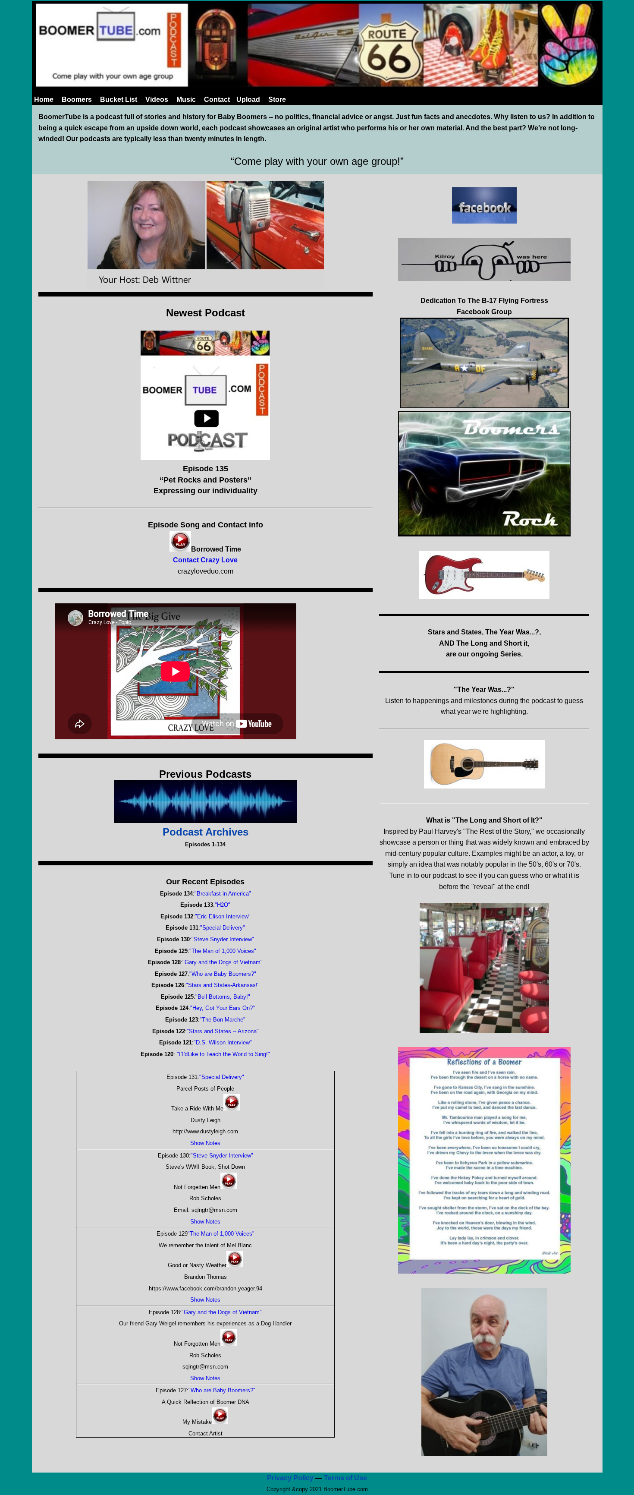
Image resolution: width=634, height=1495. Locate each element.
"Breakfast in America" (223, 893)
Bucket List (118, 99)
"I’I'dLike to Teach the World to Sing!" (222, 1054)
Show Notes (205, 1143)
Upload (248, 99)
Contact (217, 99)
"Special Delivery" (222, 927)
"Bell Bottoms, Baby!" (222, 997)
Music (186, 99)
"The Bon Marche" (222, 1019)
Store (277, 99)
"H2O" (222, 905)
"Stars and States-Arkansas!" (223, 985)
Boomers (77, 99)
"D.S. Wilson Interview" (223, 1042)
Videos (156, 99)
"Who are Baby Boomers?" (222, 974)
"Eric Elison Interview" (223, 916)
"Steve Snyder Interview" (222, 939)
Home (43, 99)
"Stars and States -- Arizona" (223, 1031)
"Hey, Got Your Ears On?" (222, 1008)
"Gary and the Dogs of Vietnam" (222, 962)
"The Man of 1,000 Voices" (222, 951)
